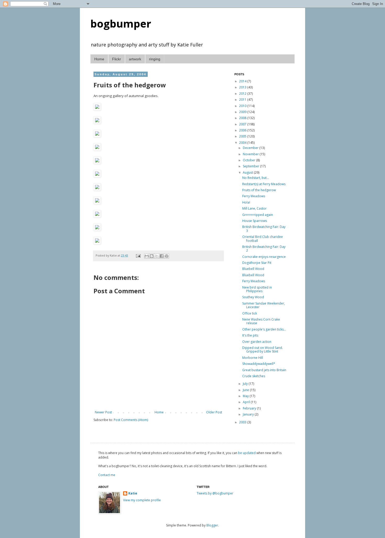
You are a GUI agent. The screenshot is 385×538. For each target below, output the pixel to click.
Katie (132, 493)
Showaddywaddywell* (258, 363)
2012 (243, 93)
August (248, 172)
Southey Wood (253, 297)
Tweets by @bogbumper (215, 493)
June (246, 390)
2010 (243, 106)
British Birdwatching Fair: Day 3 (263, 229)
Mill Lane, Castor (254, 208)
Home (99, 59)
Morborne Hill (252, 357)
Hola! (246, 202)
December (251, 148)
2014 (243, 81)
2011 (243, 99)
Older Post (214, 412)
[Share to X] (156, 256)
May (246, 396)
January (249, 414)
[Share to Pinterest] (166, 256)
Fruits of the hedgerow (259, 190)
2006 (243, 130)
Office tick (249, 313)
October (249, 160)
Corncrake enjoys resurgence (264, 256)
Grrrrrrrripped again (257, 214)
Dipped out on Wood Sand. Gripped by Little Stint (262, 349)
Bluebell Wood (253, 269)
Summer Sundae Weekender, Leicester (263, 305)
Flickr (116, 59)
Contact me (106, 475)
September (251, 166)
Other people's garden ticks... (264, 329)
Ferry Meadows (253, 196)
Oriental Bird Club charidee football (262, 239)
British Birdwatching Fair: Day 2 (263, 248)
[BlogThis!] (151, 256)
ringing (154, 59)
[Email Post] (138, 255)
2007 (243, 124)
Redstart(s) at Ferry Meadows (263, 184)
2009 (243, 112)
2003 (243, 422)
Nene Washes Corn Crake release (261, 321)
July (246, 383)
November (251, 154)
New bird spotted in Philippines (257, 289)
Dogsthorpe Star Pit (256, 262)
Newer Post (103, 412)
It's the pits (250, 335)
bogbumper (120, 23)
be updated (247, 453)
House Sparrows (254, 221)
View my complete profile (142, 500)
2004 (243, 142)
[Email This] (146, 256)
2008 (243, 118)
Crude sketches (253, 376)
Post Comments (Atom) (131, 420)
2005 (243, 136)
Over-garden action (256, 341)
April (247, 402)
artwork (135, 59)
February (250, 408)
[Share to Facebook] (161, 256)
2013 (243, 87)
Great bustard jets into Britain (264, 370)
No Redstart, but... (255, 177)
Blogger (212, 525)
